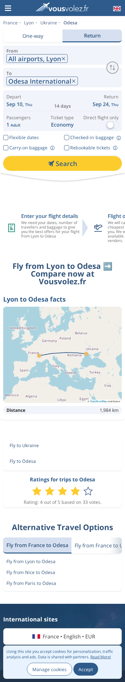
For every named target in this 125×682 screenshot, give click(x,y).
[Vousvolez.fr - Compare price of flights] (62, 8)
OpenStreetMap (98, 401)
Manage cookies (49, 669)
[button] (8, 9)
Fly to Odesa (23, 461)
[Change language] (116, 8)
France (10, 23)
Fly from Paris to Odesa (31, 583)
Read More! (100, 657)
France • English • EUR (69, 636)
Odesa (70, 23)
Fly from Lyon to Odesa (30, 561)
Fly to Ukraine (24, 445)
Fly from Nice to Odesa (30, 572)
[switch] (112, 68)
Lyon (29, 23)
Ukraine (48, 23)
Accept (86, 669)
